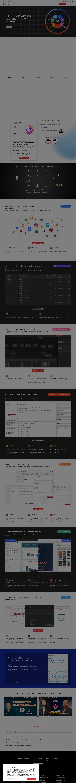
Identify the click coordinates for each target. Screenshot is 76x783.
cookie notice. (27, 772)
